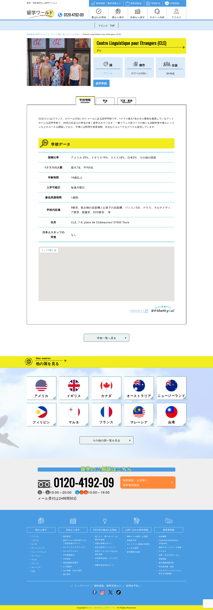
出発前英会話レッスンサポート (106, 559)
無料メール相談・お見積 (137, 536)
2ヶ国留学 (67, 566)
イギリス (35, 540)
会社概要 (162, 536)
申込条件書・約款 (166, 566)
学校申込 (155, 3)
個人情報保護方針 (166, 562)
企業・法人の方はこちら (169, 555)
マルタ (34, 559)
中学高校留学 (68, 555)
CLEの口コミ (137, 310)
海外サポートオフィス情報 (170, 547)
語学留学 (67, 536)
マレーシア (36, 567)
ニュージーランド (38, 552)
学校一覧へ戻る (106, 338)
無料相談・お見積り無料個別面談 (135, 482)
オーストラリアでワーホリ (74, 547)
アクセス (176, 17)
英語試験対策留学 (70, 562)
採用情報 (162, 558)
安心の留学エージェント (105, 547)
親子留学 (67, 574)
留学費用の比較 (133, 552)
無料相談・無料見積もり (108, 3)
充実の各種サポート (103, 543)
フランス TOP (106, 25)
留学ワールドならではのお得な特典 (106, 552)
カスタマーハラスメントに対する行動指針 (170, 572)
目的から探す (137, 17)
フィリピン (36, 555)
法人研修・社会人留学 (72, 570)
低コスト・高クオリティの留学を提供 (106, 538)
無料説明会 (136, 3)
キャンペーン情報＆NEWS (138, 544)
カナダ (34, 544)
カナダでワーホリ (70, 551)
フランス (108, 73)
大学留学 (67, 558)
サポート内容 (157, 17)
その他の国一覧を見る (106, 440)
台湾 (33, 571)
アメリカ (35, 536)
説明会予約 (131, 540)
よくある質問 (132, 548)
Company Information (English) (169, 542)
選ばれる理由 (98, 17)
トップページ (82, 585)
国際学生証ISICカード (104, 565)
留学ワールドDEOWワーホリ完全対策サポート (74, 542)
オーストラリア (37, 548)
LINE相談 (175, 3)
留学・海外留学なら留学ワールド (102, 607)
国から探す (118, 17)
